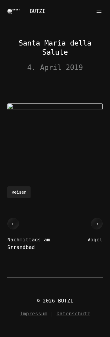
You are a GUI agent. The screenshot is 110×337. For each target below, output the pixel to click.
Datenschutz (73, 314)
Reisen (19, 192)
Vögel (95, 240)
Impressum (33, 314)
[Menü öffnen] (99, 11)
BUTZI (37, 11)
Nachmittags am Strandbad (28, 244)
